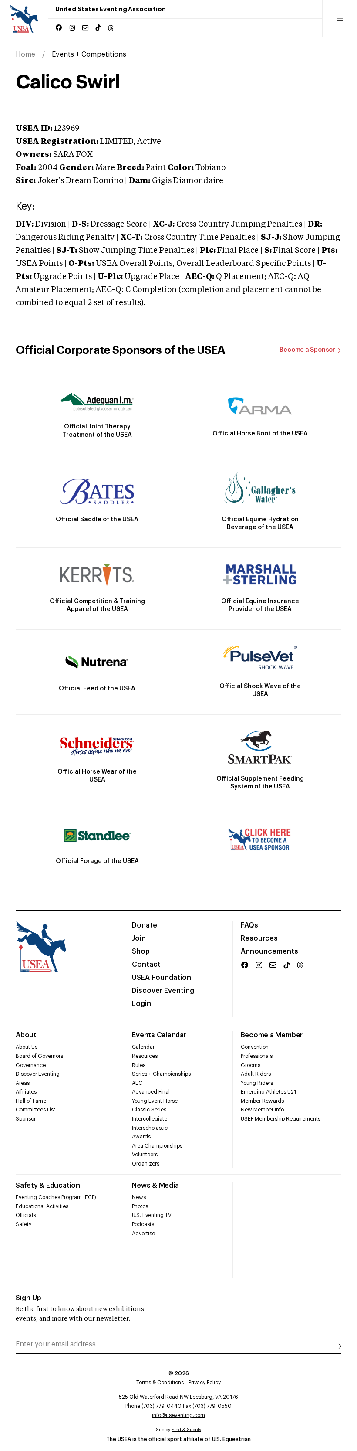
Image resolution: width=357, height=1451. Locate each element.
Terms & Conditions (160, 1382)
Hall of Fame (31, 1101)
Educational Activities (42, 1206)
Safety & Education (48, 1185)
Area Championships (157, 1146)
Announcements (269, 951)
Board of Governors (39, 1056)
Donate (144, 925)
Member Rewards (262, 1101)
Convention (255, 1047)
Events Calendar (159, 1035)
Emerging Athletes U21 (268, 1091)
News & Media (155, 1185)
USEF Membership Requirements (280, 1118)
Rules (138, 1065)
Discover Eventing (163, 990)
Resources (259, 938)
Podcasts (143, 1224)
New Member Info (262, 1109)
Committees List (35, 1109)
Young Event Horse (155, 1101)
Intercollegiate (149, 1118)
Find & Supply (186, 1429)
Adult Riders (256, 1074)
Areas (23, 1083)
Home (25, 54)
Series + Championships (161, 1074)
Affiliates (26, 1091)
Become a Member (272, 1035)
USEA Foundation (161, 977)
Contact (146, 964)
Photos (140, 1206)
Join (139, 938)
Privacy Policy (205, 1382)
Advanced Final (151, 1091)
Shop (141, 951)
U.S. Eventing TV (152, 1215)
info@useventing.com (178, 1415)
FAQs (249, 925)
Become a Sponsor (307, 350)
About (26, 1035)
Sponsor (26, 1118)
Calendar (143, 1047)
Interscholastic (150, 1128)
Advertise (143, 1233)
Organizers (145, 1163)
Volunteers (145, 1154)
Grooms (250, 1065)
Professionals (257, 1056)
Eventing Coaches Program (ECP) (56, 1197)
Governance (31, 1065)
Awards (141, 1136)
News (139, 1197)
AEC (137, 1083)
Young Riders (257, 1083)
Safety (23, 1224)
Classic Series (149, 1109)
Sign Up (28, 1298)
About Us (26, 1047)
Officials (26, 1215)
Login (141, 1003)
